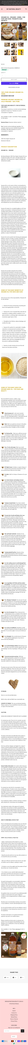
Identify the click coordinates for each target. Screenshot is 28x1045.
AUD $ (13, 1036)
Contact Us (14, 1012)
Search (14, 1010)
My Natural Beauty (14, 9)
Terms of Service (14, 1019)
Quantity (3, 72)
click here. (12, 546)
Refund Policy (14, 1017)
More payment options (14, 87)
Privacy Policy (14, 1021)
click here (24, 116)
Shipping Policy (14, 1015)
